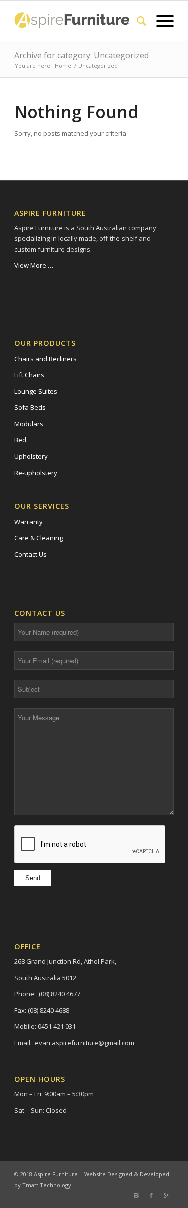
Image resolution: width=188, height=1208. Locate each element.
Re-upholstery (35, 472)
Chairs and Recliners (45, 358)
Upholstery (31, 456)
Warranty (28, 521)
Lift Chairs (29, 374)
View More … (33, 265)
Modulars (28, 423)
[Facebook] (151, 1195)
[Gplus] (166, 1195)
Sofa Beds (30, 407)
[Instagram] (136, 1195)
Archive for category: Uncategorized (81, 55)
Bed (20, 439)
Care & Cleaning (38, 537)
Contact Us (30, 554)
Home (63, 65)
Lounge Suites (35, 391)
